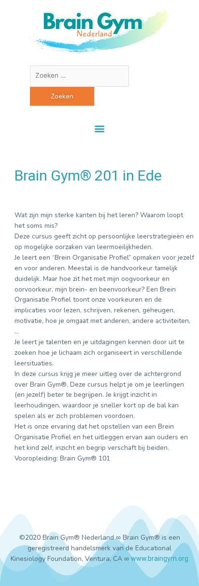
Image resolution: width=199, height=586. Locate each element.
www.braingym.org (159, 558)
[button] (100, 128)
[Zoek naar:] (79, 75)
